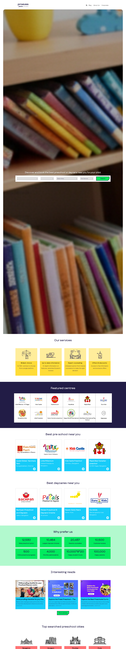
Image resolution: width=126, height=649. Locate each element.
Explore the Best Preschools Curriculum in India (95, 599)
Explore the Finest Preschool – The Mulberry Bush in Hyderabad (63, 599)
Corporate (105, 5)
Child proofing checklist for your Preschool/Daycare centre (30, 599)
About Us (96, 5)
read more (19, 605)
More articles (63, 613)
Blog (90, 5)
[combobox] (27, 178)
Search (102, 178)
